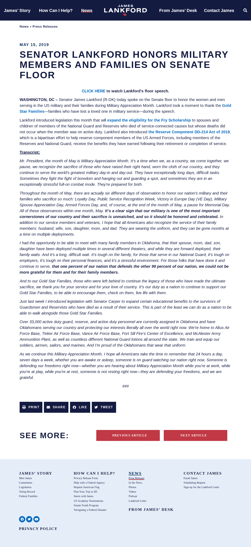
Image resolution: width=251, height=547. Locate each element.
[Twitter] (29, 519)
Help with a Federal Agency (89, 482)
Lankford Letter (137, 500)
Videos (132, 491)
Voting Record (27, 491)
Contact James (203, 473)
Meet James (25, 478)
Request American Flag (86, 487)
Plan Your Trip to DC (86, 491)
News (24, 26)
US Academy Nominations (88, 500)
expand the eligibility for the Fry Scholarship (149, 120)
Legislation (25, 487)
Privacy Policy (38, 528)
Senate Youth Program (86, 505)
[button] (31, 407)
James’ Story (35, 473)
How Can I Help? (94, 473)
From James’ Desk (151, 509)
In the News (135, 482)
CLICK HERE (93, 91)
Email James (190, 478)
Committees (25, 482)
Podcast (133, 496)
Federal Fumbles (28, 496)
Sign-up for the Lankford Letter (201, 487)
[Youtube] (36, 519)
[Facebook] (22, 519)
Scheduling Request (194, 482)
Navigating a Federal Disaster (90, 509)
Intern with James (83, 496)
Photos (132, 487)
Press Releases (45, 26)
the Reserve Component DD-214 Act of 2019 (189, 132)
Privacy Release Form (86, 478)
